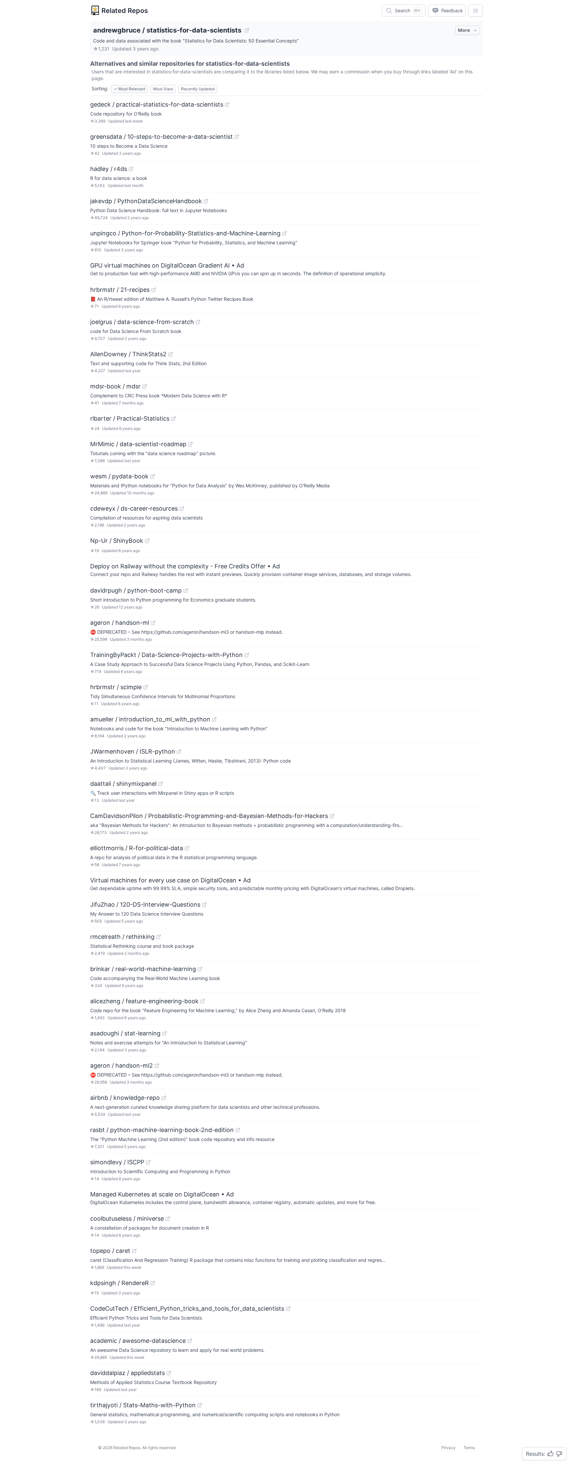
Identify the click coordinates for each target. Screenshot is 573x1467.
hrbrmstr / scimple (116, 687)
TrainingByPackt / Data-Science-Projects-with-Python (166, 654)
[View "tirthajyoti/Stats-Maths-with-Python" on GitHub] (199, 1405)
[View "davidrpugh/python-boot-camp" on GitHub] (185, 590)
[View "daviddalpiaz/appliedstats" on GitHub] (168, 1373)
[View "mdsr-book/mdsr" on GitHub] (144, 386)
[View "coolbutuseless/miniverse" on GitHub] (167, 1218)
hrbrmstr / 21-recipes (120, 289)
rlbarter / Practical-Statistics (129, 418)
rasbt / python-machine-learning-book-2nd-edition (162, 1129)
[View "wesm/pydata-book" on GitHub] (152, 476)
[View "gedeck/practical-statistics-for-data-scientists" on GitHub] (227, 104)
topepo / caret (110, 1250)
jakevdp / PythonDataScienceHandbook (146, 201)
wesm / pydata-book (119, 476)
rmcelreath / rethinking (122, 936)
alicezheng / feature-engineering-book (144, 1001)
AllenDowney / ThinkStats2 (128, 354)
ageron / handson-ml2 (121, 1065)
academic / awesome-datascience (138, 1340)
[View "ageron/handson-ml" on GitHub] (153, 622)
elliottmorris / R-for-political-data (136, 848)
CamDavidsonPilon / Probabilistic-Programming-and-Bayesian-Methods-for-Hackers (209, 815)
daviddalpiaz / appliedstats (127, 1372)
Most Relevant (129, 88)
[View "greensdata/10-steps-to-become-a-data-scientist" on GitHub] (236, 136)
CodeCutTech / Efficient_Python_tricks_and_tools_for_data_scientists (187, 1308)
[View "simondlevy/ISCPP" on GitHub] (148, 1162)
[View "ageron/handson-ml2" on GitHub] (156, 1065)
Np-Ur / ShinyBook (116, 540)
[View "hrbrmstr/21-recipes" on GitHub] (153, 289)
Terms (469, 1447)
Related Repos (124, 11)
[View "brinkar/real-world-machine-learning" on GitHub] (200, 969)
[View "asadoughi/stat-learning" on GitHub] (164, 1033)
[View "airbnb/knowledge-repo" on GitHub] (163, 1097)
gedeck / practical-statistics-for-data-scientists (156, 104)
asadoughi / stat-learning (125, 1033)
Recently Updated (198, 88)
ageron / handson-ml (119, 622)
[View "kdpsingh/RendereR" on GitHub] (153, 1283)
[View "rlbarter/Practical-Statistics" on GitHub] (173, 418)
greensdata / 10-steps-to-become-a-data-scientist (161, 136)
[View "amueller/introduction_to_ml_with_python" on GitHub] (214, 719)
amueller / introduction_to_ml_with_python (150, 719)
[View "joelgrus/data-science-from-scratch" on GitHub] (198, 322)
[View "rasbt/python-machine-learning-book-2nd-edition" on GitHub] (237, 1130)
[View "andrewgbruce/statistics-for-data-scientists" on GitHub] (246, 30)
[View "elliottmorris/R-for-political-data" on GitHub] (187, 848)
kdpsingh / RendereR (119, 1282)
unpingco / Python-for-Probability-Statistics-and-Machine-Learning (185, 233)
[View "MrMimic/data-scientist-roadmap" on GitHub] (190, 444)
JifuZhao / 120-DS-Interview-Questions (145, 904)
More (464, 30)
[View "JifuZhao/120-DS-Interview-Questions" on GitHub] (204, 904)
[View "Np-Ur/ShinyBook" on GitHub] (147, 540)
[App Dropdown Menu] (475, 11)
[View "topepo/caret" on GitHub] (134, 1251)
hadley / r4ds (108, 168)
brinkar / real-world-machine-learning (143, 968)
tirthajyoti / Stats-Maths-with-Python (143, 1405)
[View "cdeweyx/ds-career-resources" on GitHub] (181, 508)
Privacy (448, 1447)
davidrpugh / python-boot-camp (136, 590)
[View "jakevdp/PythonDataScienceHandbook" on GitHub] (206, 201)
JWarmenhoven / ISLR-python (132, 751)
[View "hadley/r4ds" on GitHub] (131, 169)
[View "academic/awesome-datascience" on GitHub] (189, 1341)
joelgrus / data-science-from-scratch (142, 321)
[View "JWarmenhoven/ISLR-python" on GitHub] (179, 751)
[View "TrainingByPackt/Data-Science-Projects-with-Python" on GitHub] (246, 655)
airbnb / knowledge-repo (125, 1097)
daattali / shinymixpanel (123, 783)
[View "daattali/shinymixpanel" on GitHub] (160, 783)
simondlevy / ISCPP (117, 1162)
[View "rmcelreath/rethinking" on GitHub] (158, 936)
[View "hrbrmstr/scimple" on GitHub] (145, 687)
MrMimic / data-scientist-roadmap (138, 444)
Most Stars (163, 88)
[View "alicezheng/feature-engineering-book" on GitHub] (202, 1001)
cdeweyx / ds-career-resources (134, 508)
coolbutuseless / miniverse (127, 1218)
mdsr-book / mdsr (115, 386)
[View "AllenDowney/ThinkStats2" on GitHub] (170, 354)
